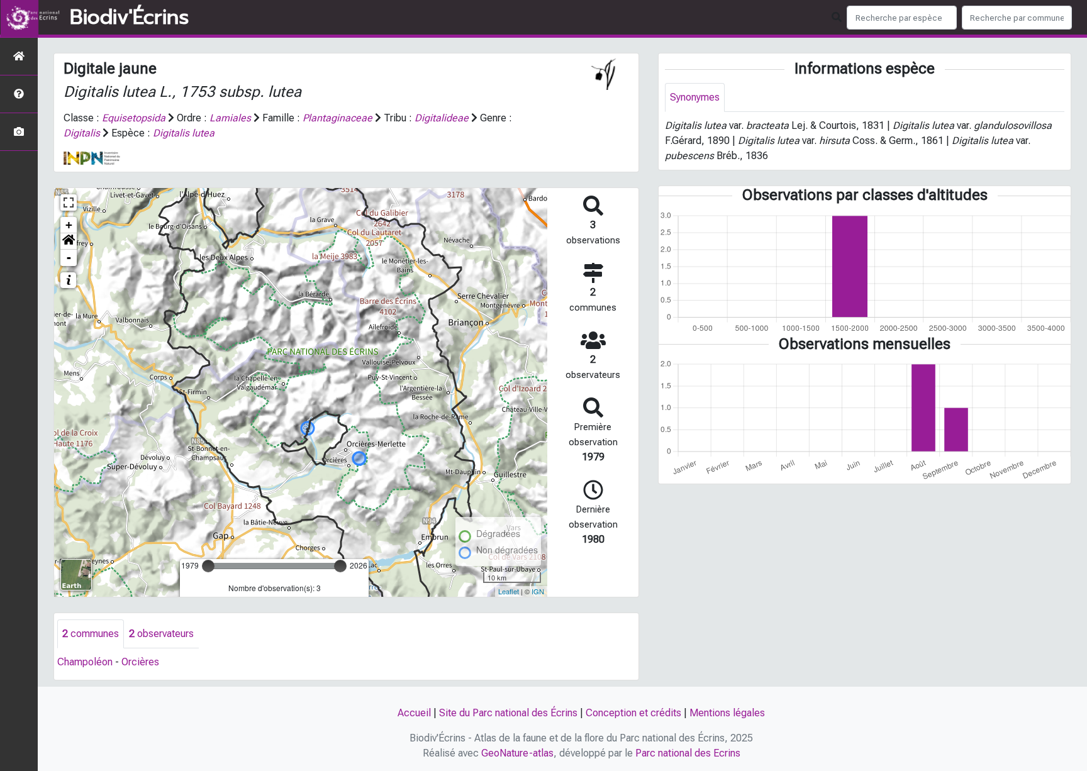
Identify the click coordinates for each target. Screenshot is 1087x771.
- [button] (68, 257)
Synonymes (695, 97)
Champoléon (85, 662)
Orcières (140, 662)
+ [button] (68, 224)
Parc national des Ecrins (687, 753)
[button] (68, 241)
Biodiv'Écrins (129, 17)
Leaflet (508, 591)
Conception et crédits (633, 713)
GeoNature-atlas (517, 753)
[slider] (208, 566)
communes (90, 634)
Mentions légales (727, 713)
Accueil (414, 713)
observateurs (161, 634)
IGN (538, 591)
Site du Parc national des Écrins (508, 713)
